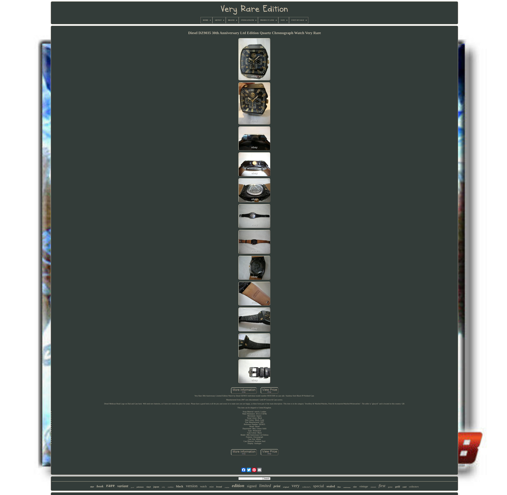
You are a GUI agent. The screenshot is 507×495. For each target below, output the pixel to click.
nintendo (373, 487)
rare (110, 485)
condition (170, 487)
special (318, 486)
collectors (414, 486)
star (92, 486)
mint (211, 486)
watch (203, 486)
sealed (331, 486)
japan (156, 486)
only (163, 487)
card (404, 487)
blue (339, 487)
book (100, 486)
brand (219, 486)
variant (122, 486)
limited (265, 485)
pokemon (140, 487)
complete (227, 487)
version (192, 486)
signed (252, 486)
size (355, 486)
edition (238, 485)
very (296, 485)
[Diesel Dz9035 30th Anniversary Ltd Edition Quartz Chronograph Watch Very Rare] (254, 60)
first (382, 485)
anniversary (347, 487)
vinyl (148, 487)
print (277, 486)
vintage (363, 486)
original (286, 487)
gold (397, 486)
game (390, 487)
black (179, 486)
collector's (306, 487)
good (132, 487)
